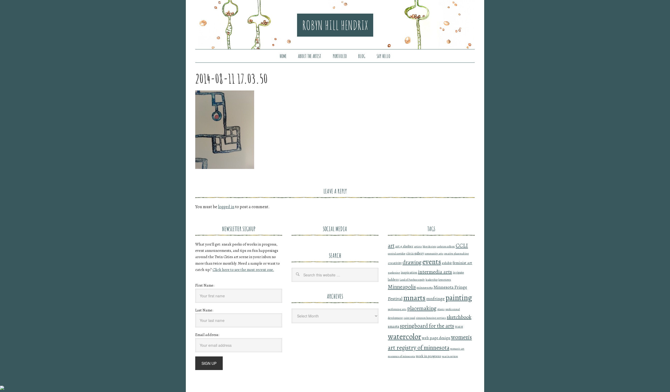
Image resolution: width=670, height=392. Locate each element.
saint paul (409, 318)
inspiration (409, 272)
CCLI (462, 245)
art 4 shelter (404, 246)
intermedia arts (435, 271)
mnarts (414, 298)
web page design (436, 337)
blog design (429, 246)
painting (458, 297)
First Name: (204, 285)
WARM (459, 327)
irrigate (458, 272)
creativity (395, 262)
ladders (393, 279)
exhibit (447, 262)
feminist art (462, 262)
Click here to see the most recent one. (243, 269)
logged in (226, 207)
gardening (394, 273)
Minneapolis (402, 287)
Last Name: (204, 310)
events (431, 261)
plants (441, 309)
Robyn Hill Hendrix (335, 25)
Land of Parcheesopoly (412, 280)
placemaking (422, 308)
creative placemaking (456, 253)
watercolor (404, 336)
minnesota (425, 287)
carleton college (446, 246)
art (391, 245)
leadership (432, 280)
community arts (434, 253)
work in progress (428, 356)
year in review (450, 356)
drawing (412, 262)
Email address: (207, 334)
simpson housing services (431, 318)
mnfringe (435, 299)
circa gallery (415, 253)
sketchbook (459, 317)
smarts (393, 326)
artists (418, 246)
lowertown (444, 280)
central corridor (396, 253)
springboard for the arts (427, 325)
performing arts (397, 309)
